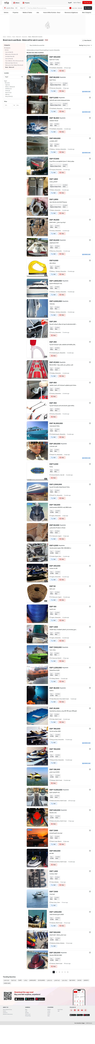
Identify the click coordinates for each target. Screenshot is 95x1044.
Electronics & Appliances (71, 12)
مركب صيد (64, 980)
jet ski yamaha (41, 980)
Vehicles (6, 12)
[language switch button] (70, 2)
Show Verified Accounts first (37, 45)
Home (4, 36)
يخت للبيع (13, 980)
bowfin (20, 980)
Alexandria (24, 36)
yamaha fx (86, 980)
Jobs (37, 12)
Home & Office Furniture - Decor (51, 12)
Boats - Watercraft (17, 36)
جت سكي (49, 980)
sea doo (79, 980)
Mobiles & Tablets (27, 12)
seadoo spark (7, 983)
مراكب (25, 980)
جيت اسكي (57, 980)
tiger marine (72, 980)
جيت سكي (6, 980)
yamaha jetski (33, 980)
